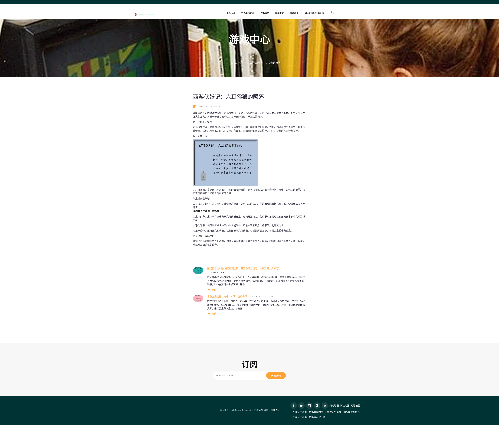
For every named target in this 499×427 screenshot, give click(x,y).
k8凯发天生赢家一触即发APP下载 (307, 416)
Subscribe (276, 375)
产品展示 (265, 12)
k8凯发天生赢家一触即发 (264, 409)
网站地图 (334, 405)
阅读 (214, 289)
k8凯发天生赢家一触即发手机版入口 (343, 411)
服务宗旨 (294, 12)
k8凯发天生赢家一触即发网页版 (306, 411)
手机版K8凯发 (247, 12)
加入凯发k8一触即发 (314, 12)
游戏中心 (279, 12)
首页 (221, 62)
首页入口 (230, 12)
